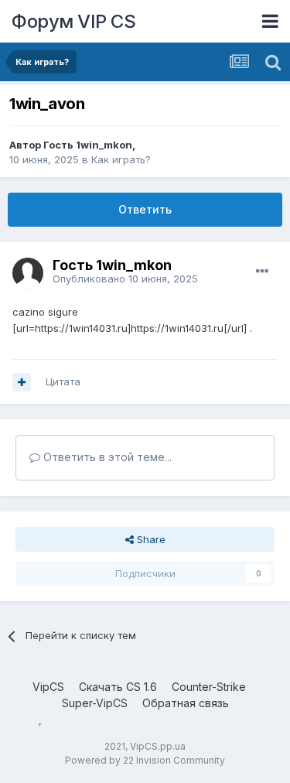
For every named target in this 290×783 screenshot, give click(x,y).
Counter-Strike (209, 686)
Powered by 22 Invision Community (145, 760)
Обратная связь (185, 702)
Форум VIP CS (73, 21)
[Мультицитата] (21, 382)
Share (149, 539)
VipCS (48, 686)
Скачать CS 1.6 (118, 686)
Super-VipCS (95, 702)
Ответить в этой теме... (106, 456)
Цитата (63, 381)
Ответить (145, 209)
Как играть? (121, 159)
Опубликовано (125, 278)
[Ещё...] (262, 271)
